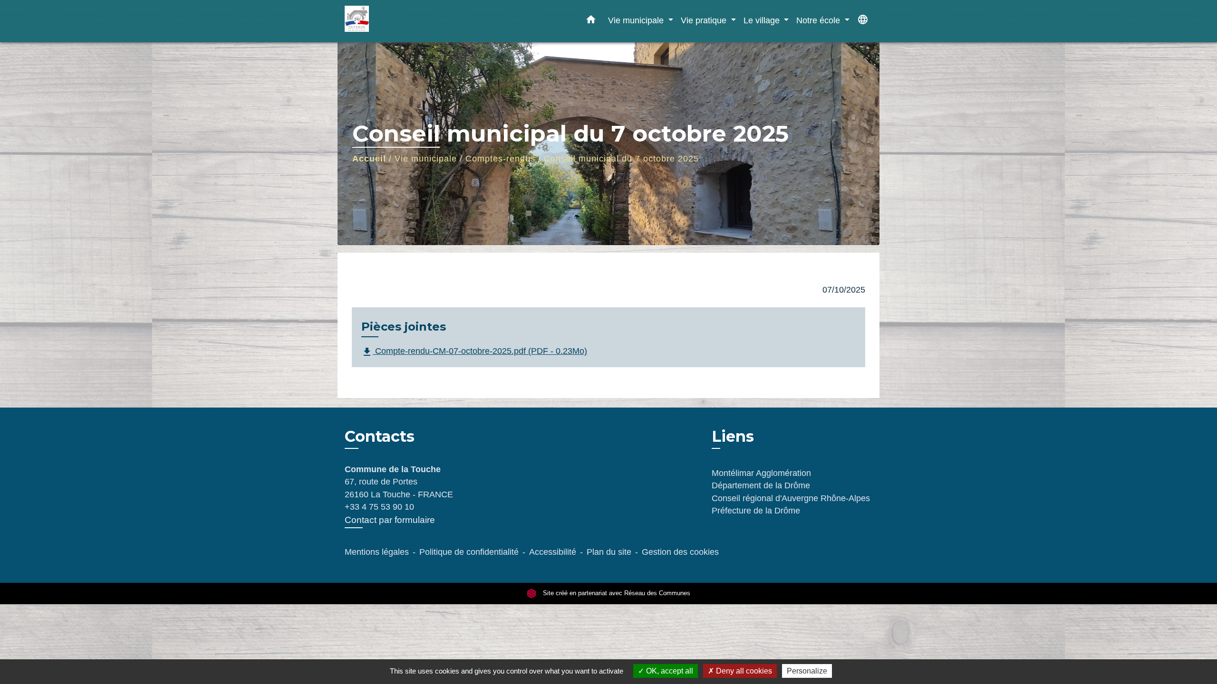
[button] (591, 21)
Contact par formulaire (390, 520)
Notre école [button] (819, 20)
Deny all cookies (743, 671)
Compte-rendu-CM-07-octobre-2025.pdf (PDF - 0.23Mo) (474, 351)
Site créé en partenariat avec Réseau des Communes (615, 593)
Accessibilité (552, 552)
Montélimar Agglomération (761, 473)
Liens (733, 436)
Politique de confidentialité (469, 552)
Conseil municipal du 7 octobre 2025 (621, 158)
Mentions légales (377, 552)
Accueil (369, 158)
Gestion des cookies (680, 552)
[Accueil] (404, 21)
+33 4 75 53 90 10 (379, 507)
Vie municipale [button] (637, 20)
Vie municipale (426, 158)
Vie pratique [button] (705, 20)
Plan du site (609, 552)
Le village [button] (763, 20)
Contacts (380, 437)
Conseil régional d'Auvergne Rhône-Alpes (791, 498)
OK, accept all (668, 671)
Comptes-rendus (500, 158)
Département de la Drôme (761, 485)
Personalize (807, 671)
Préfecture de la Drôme (756, 510)
